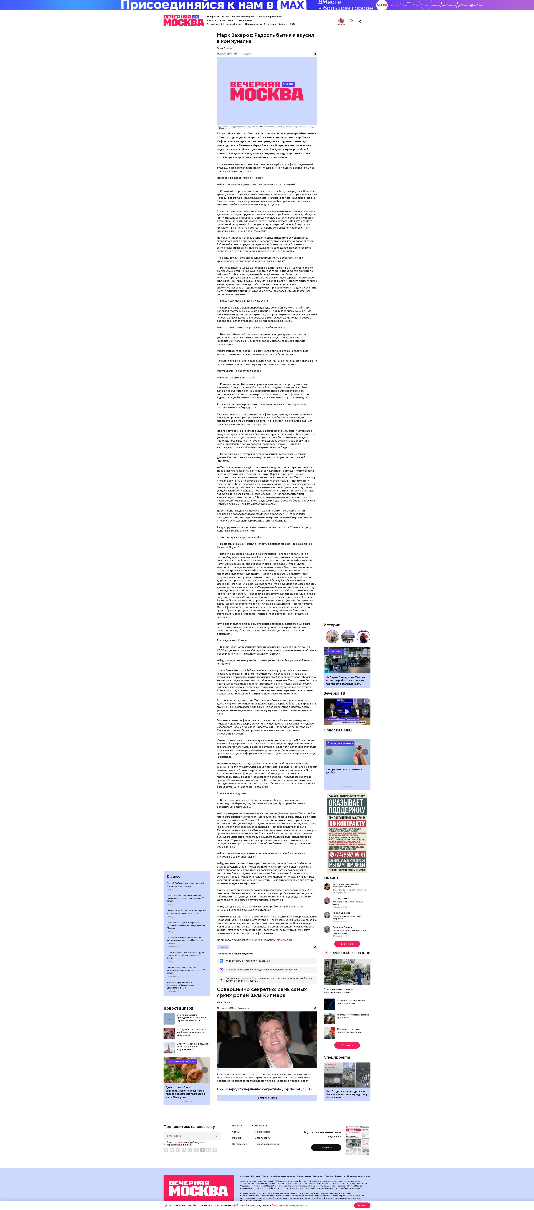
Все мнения (347, 944)
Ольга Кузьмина (341, 898)
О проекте (347, 1045)
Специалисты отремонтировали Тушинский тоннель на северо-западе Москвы (186, 925)
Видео (231, 20)
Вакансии (317, 1176)
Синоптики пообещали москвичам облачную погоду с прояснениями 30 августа (185, 898)
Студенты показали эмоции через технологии (351, 1002)
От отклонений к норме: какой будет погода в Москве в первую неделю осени (185, 955)
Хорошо (362, 1205)
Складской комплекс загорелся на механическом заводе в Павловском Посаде (185, 940)
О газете (244, 1176)
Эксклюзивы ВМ (215, 24)
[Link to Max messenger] (166, 1150)
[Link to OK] (178, 1150)
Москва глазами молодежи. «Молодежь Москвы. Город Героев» (347, 711)
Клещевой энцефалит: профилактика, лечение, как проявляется (347, 752)
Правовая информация (358, 1176)
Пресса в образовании (269, 16)
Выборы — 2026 (287, 24)
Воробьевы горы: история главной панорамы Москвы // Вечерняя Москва (348, 637)
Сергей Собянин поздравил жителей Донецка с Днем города (185, 884)
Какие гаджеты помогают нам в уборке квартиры (347, 660)
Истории (332, 625)
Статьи (236, 1132)
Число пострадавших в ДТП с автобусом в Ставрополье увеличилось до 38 (182, 985)
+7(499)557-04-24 (283, 1188)
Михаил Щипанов (341, 913)
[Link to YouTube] (190, 1150)
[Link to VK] (172, 1150)
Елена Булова (224, 48)
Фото (222, 20)
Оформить (326, 1147)
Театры (223, 947)
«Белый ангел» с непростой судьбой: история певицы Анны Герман (363, 637)
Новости (211, 20)
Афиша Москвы (234, 24)
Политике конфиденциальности (289, 1205)
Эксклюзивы (335, 651)
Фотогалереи (239, 1144)
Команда (328, 1176)
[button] (169, 1070)
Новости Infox (178, 1008)
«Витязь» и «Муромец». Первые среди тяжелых (353, 1016)
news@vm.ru (357, 1188)
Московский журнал (243, 16)
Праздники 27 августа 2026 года (187, 1070)
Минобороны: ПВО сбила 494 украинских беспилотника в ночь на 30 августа (186, 970)
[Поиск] (351, 21)
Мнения (331, 878)
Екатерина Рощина (342, 927)
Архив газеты (262, 1132)
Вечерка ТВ (213, 16)
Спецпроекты (244, 20)
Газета (225, 16)
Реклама (255, 1176)
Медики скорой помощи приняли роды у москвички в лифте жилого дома (186, 912)
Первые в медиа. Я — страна (260, 24)
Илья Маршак (224, 1002)
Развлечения (245, 54)
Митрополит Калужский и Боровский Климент (346, 885)
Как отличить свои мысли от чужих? (349, 890)
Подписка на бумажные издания (278, 1176)
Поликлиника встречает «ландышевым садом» (338, 991)
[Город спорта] (341, 21)
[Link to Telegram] (196, 1150)
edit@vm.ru (313, 1188)
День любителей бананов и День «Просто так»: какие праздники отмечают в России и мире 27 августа (186, 1092)
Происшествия (174, 947)
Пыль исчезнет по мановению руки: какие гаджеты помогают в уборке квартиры (346, 680)
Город (170, 890)
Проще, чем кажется (340, 743)
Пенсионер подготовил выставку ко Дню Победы (350, 1030)
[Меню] (367, 21)
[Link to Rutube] (208, 1150)
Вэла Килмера (234, 1077)
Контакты (340, 1176)
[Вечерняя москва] (199, 1188)
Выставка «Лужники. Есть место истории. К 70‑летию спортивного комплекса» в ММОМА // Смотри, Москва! (332, 637)
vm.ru (294, 1186)
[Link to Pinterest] (214, 1150)
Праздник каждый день (181, 1061)
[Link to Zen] (184, 1150)
